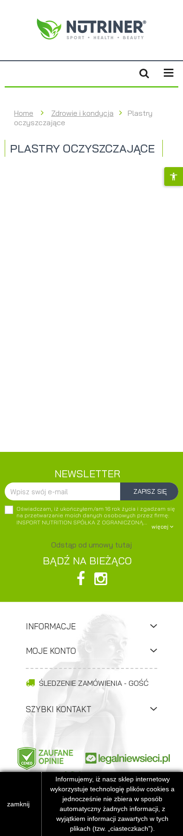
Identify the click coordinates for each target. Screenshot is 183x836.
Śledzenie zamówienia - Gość (93, 683)
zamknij (18, 804)
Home (23, 113)
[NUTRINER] (91, 29)
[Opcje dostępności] (173, 176)
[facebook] (80, 579)
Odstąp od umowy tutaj (91, 544)
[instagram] (100, 579)
